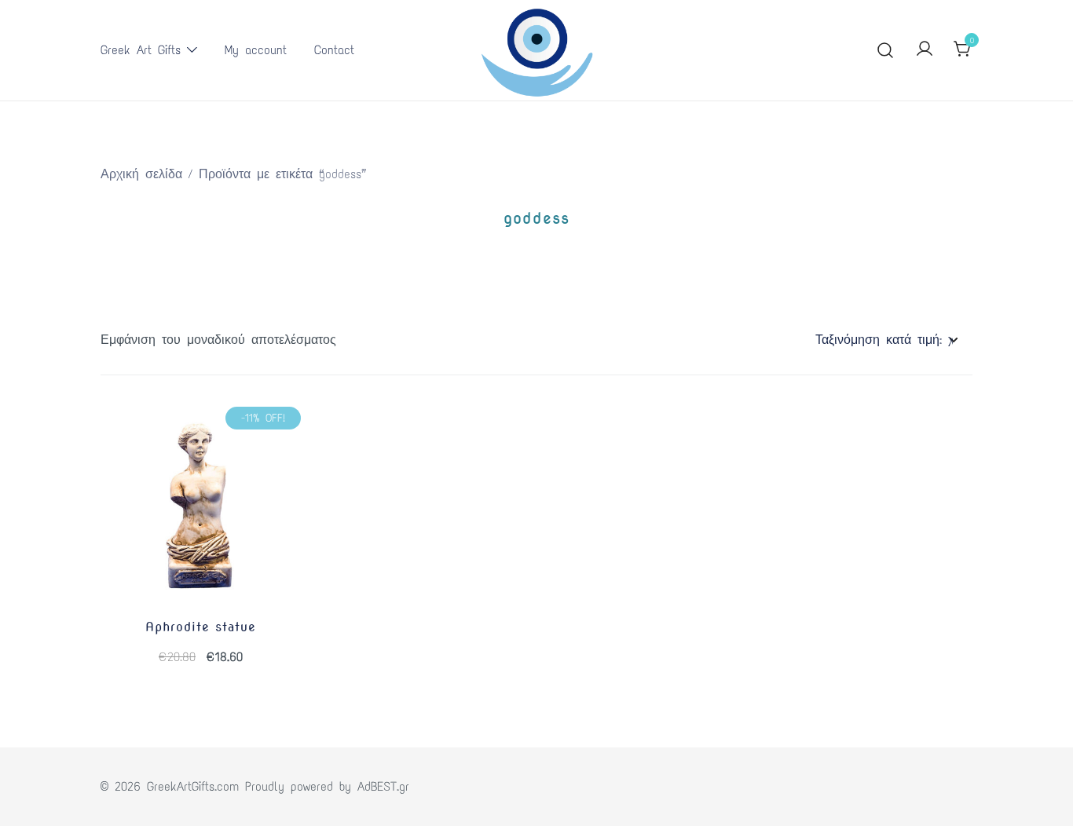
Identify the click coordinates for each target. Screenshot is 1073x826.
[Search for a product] (885, 50)
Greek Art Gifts (141, 49)
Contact (334, 49)
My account (256, 49)
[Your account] (924, 49)
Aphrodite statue (200, 627)
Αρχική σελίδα (141, 173)
